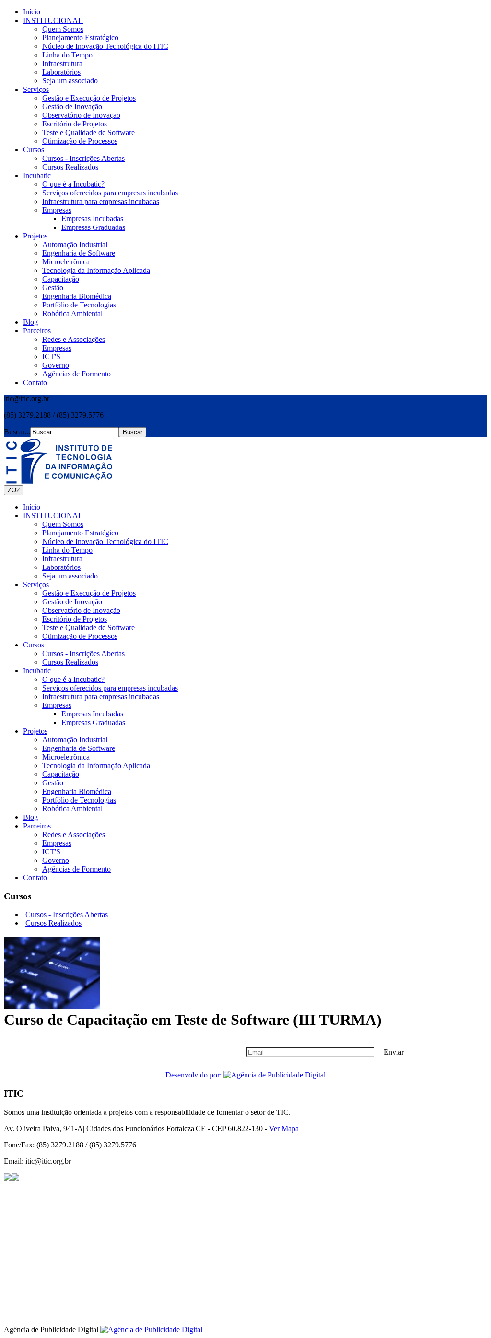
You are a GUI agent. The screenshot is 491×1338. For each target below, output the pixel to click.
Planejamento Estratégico (80, 38)
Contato (35, 382)
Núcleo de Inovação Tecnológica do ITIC (105, 46)
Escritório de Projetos (74, 124)
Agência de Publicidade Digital (51, 1330)
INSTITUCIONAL (53, 20)
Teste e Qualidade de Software (88, 132)
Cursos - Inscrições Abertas (83, 158)
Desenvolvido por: (193, 1075)
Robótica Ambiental (72, 313)
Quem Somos (62, 29)
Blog (30, 322)
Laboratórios (61, 72)
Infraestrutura (62, 63)
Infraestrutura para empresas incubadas (100, 201)
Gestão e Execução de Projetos (89, 98)
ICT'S (51, 356)
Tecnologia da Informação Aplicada (96, 270)
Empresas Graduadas (93, 227)
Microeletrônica (66, 262)
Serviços (36, 89)
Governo (55, 365)
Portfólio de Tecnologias (79, 305)
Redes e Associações (73, 339)
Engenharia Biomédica (76, 296)
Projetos (35, 236)
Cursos (33, 150)
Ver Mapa (284, 1128)
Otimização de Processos (79, 141)
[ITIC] (59, 461)
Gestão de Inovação (72, 106)
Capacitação (60, 279)
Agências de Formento (76, 374)
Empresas (56, 210)
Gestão (52, 287)
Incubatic (37, 175)
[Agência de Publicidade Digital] (274, 1075)
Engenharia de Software (78, 253)
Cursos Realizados (70, 167)
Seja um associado (70, 81)
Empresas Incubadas (92, 219)
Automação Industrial (74, 244)
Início (31, 12)
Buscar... (17, 432)
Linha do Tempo (67, 55)
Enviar (394, 1052)
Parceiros (37, 331)
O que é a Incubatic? (73, 184)
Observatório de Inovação (81, 115)
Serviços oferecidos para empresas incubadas (110, 193)
